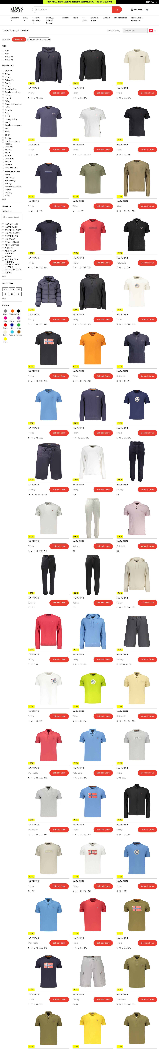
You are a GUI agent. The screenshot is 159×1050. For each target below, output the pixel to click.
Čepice (8, 190)
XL (37, 98)
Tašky (7, 175)
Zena (7, 53)
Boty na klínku (11, 167)
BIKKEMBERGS (12, 245)
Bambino (9, 56)
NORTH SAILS (11, 227)
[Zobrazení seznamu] (155, 30)
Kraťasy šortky (11, 119)
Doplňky (8, 192)
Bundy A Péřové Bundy (50, 20)
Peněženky (10, 178)
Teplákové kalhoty (12, 92)
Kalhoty (31, 489)
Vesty (7, 131)
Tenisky (8, 138)
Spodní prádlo (11, 89)
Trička (119, 93)
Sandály (8, 149)
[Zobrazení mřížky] (151, 30)
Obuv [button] (25, 18)
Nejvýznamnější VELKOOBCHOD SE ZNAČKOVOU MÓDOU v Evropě (79, 2)
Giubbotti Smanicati (13, 104)
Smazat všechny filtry (38, 39)
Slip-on (8, 161)
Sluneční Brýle (95, 19)
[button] (12, 47)
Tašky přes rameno (13, 187)
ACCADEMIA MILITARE (10, 252)
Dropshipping (120, 18)
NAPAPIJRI (18, 39)
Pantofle (8, 146)
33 (39, 494)
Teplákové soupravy (13, 125)
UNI (5, 289)
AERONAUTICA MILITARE (11, 260)
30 (29, 494)
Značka (106, 18)
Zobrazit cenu (59, 93)
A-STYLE (8, 248)
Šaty (7, 113)
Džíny (7, 101)
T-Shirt (84, 19)
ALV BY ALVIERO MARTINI (12, 265)
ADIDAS (8, 256)
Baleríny (8, 164)
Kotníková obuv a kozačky (12, 142)
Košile (75, 18)
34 (42, 494)
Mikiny (65, 18)
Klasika (8, 155)
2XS (74, 494)
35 (130, 664)
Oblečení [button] (15, 18)
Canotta (8, 110)
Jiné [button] (4, 199)
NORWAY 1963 (11, 224)
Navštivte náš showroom (137, 19)
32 (36, 494)
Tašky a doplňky (12, 171)
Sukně (7, 116)
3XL (89, 154)
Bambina (9, 59)
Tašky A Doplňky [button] (36, 19)
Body (7, 128)
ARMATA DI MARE (13, 270)
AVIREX (8, 273)
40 (33, 608)
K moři (8, 98)
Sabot (7, 152)
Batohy (8, 184)
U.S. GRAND (10, 239)
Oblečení (24, 30)
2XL (41, 98)
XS (118, 494)
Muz (7, 50)
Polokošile (121, 263)
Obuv (7, 135)
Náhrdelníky (10, 181)
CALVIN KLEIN (11, 236)
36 (46, 494)
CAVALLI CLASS (12, 242)
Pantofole (9, 158)
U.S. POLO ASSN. (12, 233)
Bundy (31, 319)
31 (33, 494)
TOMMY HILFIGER (13, 230)
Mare (7, 195)
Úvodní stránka (9, 30)
